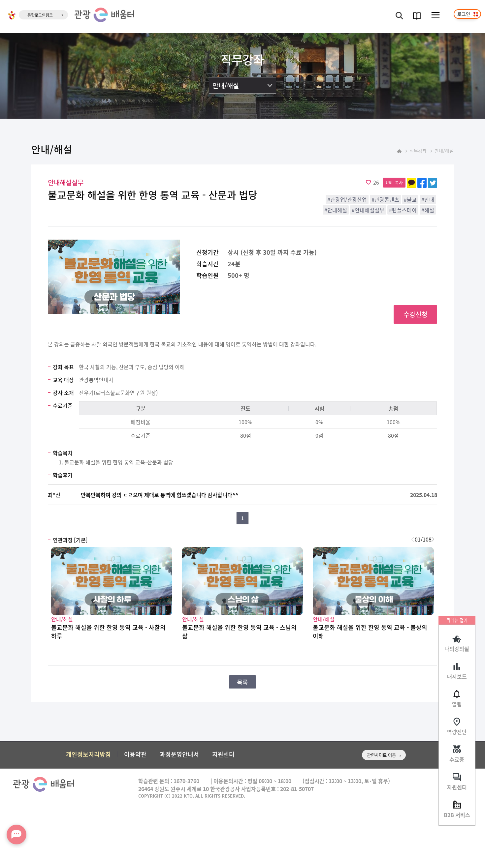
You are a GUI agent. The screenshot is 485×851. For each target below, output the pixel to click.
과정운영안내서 (179, 754)
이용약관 (135, 754)
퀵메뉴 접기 (457, 620)
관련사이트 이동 (381, 755)
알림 (457, 704)
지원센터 (457, 787)
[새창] (12, 16)
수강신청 (415, 314)
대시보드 (457, 676)
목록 (242, 682)
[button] (432, 539)
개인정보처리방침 (88, 754)
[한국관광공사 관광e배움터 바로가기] (104, 15)
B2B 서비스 (457, 815)
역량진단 (457, 732)
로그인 (463, 14)
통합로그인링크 (40, 15)
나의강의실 (456, 649)
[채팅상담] (16, 834)
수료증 (456, 759)
